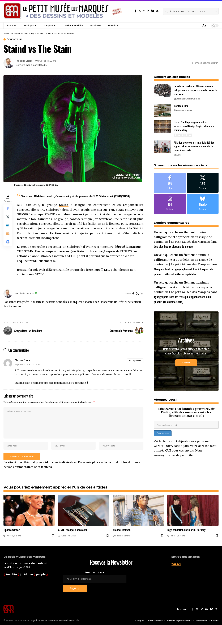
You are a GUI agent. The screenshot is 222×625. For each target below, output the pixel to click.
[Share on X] (7, 217)
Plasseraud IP (107, 302)
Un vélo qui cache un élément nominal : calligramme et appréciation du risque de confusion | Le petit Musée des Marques (183, 236)
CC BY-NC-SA (51, 185)
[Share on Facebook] (7, 209)
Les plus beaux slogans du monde (173, 246)
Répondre (136, 361)
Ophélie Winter (11, 530)
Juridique (180, 98)
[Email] (7, 234)
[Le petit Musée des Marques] (62, 11)
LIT (106, 269)
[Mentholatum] (162, 110)
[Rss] (157, 11)
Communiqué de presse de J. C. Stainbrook (84, 196)
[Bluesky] (152, 11)
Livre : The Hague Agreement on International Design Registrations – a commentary (194, 126)
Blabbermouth (43, 196)
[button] (191, 25)
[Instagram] (144, 11)
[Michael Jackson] (138, 510)
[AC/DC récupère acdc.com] (83, 510)
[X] (139, 11)
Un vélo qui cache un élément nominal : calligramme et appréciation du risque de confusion (195, 90)
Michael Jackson (121, 530)
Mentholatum (181, 106)
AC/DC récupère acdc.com (72, 530)
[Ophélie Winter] (29, 510)
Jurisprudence (193, 98)
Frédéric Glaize (24, 61)
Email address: (94, 572)
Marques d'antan (184, 110)
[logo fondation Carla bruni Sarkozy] (193, 510)
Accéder (186, 362)
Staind (64, 205)
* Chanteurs (15, 39)
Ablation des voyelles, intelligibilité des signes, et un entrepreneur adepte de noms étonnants (194, 146)
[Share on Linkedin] (7, 225)
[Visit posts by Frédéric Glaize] (8, 63)
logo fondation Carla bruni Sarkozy (186, 530)
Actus (179, 155)
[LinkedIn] (148, 11)
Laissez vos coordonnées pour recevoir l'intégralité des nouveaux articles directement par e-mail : (186, 412)
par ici (176, 564)
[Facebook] (135, 11)
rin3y (29, 185)
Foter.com (39, 185)
